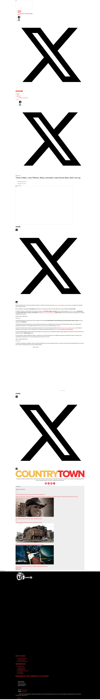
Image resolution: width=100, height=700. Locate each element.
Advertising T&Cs (21, 669)
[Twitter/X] (51, 87)
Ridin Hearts (65, 305)
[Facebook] (19, 18)
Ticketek (58, 325)
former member (73, 311)
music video (56, 329)
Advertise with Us (21, 659)
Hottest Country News (26, 13)
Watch (19, 11)
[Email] (19, 302)
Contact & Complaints (22, 658)
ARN (19, 697)
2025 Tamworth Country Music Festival (67, 327)
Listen (19, 10)
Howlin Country (57, 305)
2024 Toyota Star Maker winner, (48, 312)
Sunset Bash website (44, 325)
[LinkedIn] (17, 302)
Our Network (20, 672)
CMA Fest (29, 329)
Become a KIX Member (22, 661)
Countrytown (19, 185)
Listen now (18, 91)
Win (19, 14)
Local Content (21, 673)
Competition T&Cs (21, 667)
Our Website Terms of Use (23, 670)
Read (19, 12)
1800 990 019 (24, 691)
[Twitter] (50, 300)
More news (18, 567)
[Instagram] (19, 20)
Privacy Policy (21, 666)
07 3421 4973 (24, 689)
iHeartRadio (20, 698)
